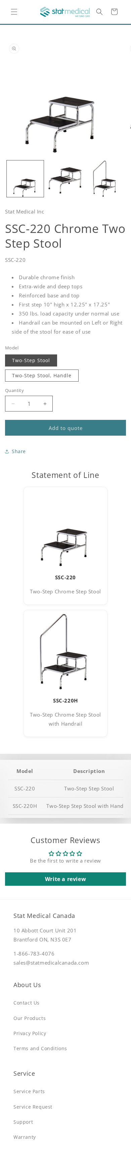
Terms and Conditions (40, 1048)
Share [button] (19, 451)
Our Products (29, 1018)
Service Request (32, 1107)
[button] (14, 11)
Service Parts (29, 1091)
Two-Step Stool (31, 360)
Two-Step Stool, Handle (42, 375)
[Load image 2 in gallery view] (65, 178)
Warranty (24, 1137)
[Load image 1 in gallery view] (25, 178)
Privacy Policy (29, 1033)
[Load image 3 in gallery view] (105, 178)
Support (23, 1122)
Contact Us (26, 1003)
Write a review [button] (65, 879)
